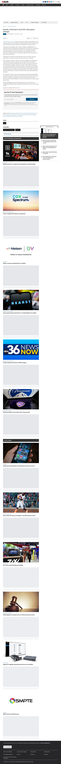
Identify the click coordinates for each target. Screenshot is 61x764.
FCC (27, 22)
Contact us (32, 754)
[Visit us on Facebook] (43, 2)
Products (17, 5)
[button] (57, 1)
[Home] (3, 5)
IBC (22, 22)
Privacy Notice (6, 103)
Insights (12, 5)
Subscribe (38, 5)
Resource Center (30, 5)
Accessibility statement (8, 754)
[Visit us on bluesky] (51, 2)
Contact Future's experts (22, 751)
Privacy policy (33, 751)
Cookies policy (47, 751)
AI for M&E (44, 22)
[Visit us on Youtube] (49, 2)
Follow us (30, 38)
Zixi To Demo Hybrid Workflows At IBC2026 (50, 153)
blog (5, 123)
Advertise (46, 754)
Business (4, 26)
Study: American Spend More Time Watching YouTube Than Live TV (49, 142)
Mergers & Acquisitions (12, 26)
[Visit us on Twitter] (45, 2)
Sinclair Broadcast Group (8, 41)
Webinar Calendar (34, 22)
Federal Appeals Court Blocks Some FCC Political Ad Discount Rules (49, 158)
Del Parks (18, 87)
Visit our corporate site (45, 743)
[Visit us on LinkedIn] (47, 2)
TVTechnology (10, 33)
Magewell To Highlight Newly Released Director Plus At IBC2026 (49, 136)
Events (23, 5)
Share (6, 38)
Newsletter (36, 38)
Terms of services (18, 102)
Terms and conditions (7, 751)
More (43, 5)
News (7, 5)
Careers (18, 754)
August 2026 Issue (14, 22)
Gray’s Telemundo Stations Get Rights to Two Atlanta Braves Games (50, 147)
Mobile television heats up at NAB (14, 116)
